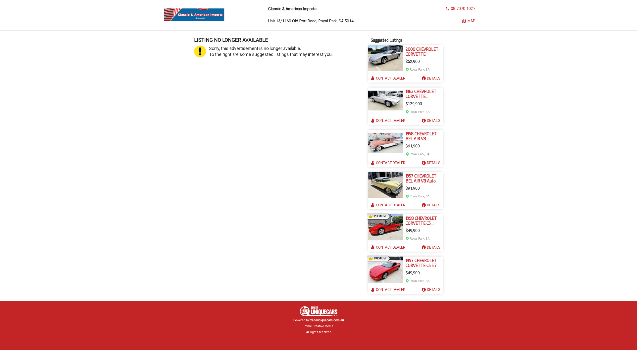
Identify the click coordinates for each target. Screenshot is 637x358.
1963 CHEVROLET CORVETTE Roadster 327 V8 (421, 94)
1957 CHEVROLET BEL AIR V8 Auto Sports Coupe (421, 178)
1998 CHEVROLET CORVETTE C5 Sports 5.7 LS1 (421, 220)
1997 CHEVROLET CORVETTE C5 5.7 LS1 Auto (421, 263)
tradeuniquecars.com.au (327, 320)
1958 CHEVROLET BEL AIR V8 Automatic (421, 136)
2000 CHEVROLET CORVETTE (422, 51)
